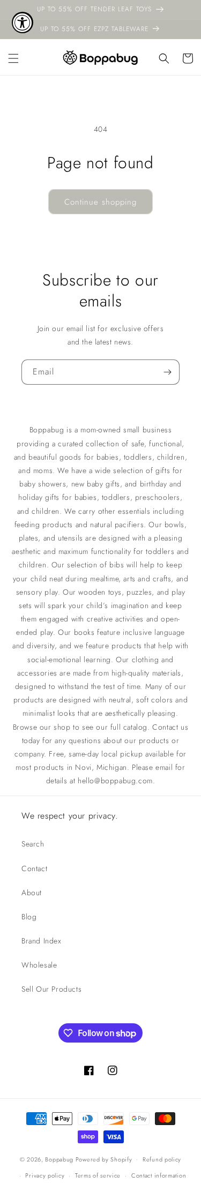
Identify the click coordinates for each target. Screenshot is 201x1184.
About (31, 892)
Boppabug (60, 1159)
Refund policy (162, 1159)
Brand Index (41, 940)
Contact (34, 868)
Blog (28, 916)
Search (32, 843)
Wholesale (39, 965)
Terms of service (98, 1175)
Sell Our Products (51, 989)
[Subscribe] (167, 372)
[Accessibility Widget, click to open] (22, 22)
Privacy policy (44, 1175)
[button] (13, 58)
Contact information (158, 1175)
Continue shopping (100, 202)
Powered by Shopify (104, 1159)
